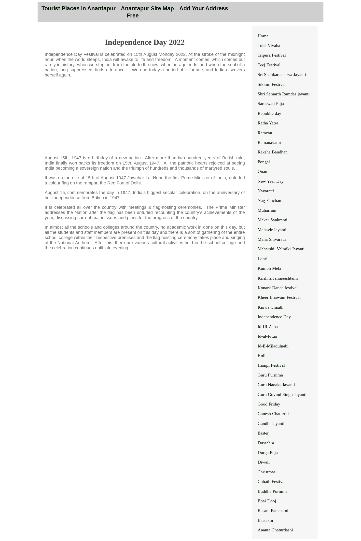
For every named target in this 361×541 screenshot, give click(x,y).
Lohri (262, 258)
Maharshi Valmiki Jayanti (281, 248)
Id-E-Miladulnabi (273, 346)
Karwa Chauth (270, 307)
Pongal (264, 161)
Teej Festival (269, 64)
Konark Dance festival (278, 287)
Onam (263, 171)
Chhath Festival (272, 481)
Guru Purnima (270, 375)
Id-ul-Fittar (267, 336)
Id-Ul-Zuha (268, 326)
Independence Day (274, 316)
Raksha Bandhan (273, 152)
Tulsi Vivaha (269, 45)
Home (263, 35)
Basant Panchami (273, 510)
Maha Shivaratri (272, 239)
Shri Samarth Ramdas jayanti (284, 93)
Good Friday (269, 404)
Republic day (269, 113)
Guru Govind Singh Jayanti (282, 394)
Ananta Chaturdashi (275, 529)
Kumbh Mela (269, 268)
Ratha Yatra (268, 122)
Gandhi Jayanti (271, 423)
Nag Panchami (271, 200)
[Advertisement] (145, 116)
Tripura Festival (272, 55)
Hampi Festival (271, 365)
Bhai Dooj (267, 500)
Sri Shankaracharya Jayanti (282, 74)
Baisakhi (265, 520)
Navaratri (266, 190)
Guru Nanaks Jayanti (276, 384)
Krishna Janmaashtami (278, 278)
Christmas (267, 471)
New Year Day (271, 181)
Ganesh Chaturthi (273, 413)
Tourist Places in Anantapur (79, 8)
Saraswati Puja (271, 103)
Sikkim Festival (272, 84)
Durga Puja (268, 452)
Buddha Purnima (273, 491)
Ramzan (265, 132)
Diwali (264, 462)
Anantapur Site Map (148, 8)
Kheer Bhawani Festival (279, 297)
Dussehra (266, 442)
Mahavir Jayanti (272, 229)
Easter (263, 433)
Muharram (267, 210)
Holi (261, 355)
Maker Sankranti (272, 219)
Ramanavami (269, 142)
